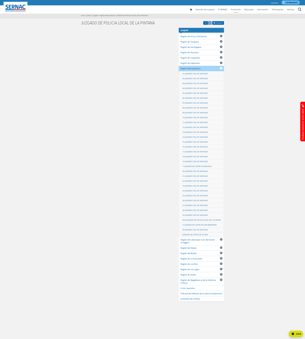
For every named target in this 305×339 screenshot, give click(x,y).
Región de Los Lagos (189, 269)
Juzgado (95, 15)
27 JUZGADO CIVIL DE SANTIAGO (195, 205)
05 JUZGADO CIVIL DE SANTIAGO (195, 93)
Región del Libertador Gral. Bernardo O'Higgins (197, 241)
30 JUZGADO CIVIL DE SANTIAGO (195, 230)
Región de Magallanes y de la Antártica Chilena (198, 281)
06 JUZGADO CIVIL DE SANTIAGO (195, 98)
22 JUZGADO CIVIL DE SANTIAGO (195, 181)
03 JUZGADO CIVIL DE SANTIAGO (195, 83)
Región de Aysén (188, 274)
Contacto (274, 3)
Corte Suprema (187, 288)
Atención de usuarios (205, 9)
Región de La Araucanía (191, 258)
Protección (236, 9)
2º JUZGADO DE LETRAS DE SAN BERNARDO (199, 225)
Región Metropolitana (107, 15)
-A (210, 23)
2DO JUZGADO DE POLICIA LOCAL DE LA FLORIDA (201, 220)
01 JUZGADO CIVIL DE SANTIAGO (195, 73)
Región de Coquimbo (190, 57)
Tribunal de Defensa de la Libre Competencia (201, 293)
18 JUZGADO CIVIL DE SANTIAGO (195, 156)
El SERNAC (222, 9)
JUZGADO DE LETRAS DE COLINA (195, 234)
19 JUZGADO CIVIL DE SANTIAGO (195, 161)
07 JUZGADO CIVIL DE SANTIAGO (195, 103)
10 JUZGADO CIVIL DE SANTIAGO (195, 117)
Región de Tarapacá (189, 41)
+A (206, 23)
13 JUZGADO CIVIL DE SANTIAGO (195, 132)
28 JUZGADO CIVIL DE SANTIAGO (195, 210)
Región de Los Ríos (189, 264)
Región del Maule (188, 248)
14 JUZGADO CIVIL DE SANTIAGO (195, 137)
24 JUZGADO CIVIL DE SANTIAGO (195, 191)
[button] (299, 10)
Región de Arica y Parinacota (193, 36)
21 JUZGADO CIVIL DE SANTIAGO (195, 176)
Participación (278, 9)
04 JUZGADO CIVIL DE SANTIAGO (195, 88)
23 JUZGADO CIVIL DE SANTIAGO (195, 186)
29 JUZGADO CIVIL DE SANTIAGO (195, 215)
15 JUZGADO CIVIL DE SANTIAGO (195, 142)
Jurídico (88, 15)
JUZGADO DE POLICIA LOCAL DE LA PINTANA (132, 15)
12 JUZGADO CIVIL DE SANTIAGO (195, 127)
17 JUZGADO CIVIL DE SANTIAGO (195, 152)
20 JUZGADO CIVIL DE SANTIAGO (195, 171)
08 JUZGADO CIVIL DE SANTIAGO (195, 108)
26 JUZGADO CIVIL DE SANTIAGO (195, 200)
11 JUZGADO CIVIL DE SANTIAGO (195, 122)
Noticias (290, 9)
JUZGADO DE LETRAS (190, 298)
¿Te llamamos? (291, 2)
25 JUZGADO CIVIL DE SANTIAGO (195, 195)
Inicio (83, 15)
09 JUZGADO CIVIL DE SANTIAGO (195, 112)
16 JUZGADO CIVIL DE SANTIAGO (195, 147)
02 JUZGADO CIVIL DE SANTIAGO (195, 78)
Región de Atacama (189, 52)
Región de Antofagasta (190, 47)
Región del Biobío (188, 253)
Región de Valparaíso (190, 63)
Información (262, 9)
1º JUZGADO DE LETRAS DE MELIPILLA (197, 166)
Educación (249, 9)
